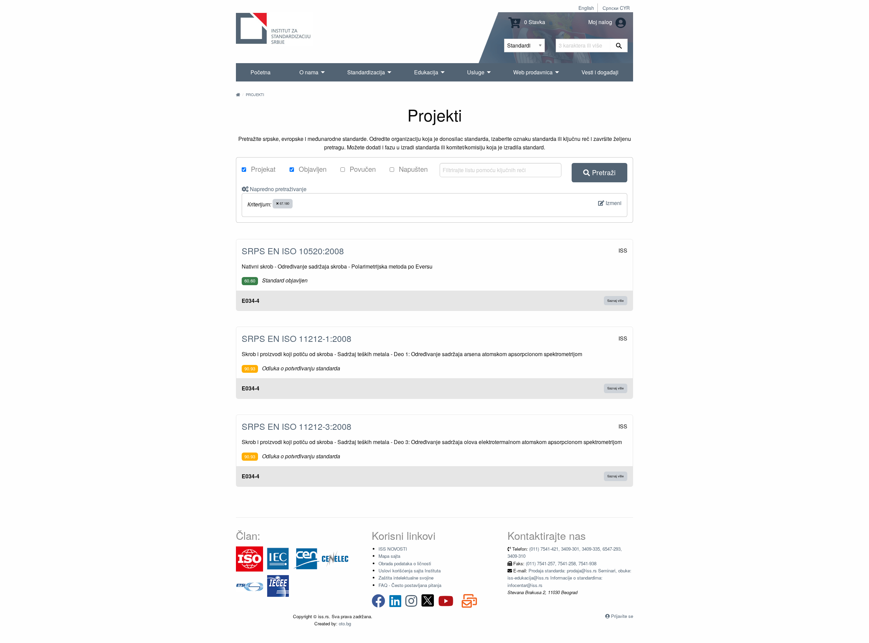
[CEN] (306, 558)
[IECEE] (278, 585)
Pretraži (602, 172)
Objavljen (312, 169)
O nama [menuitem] (308, 72)
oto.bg (345, 623)
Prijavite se (622, 616)
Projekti (255, 94)
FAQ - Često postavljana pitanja (409, 585)
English (586, 7)
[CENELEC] (335, 558)
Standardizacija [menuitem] (366, 72)
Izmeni (613, 203)
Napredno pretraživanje (277, 189)
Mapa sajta (389, 556)
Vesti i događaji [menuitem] (599, 72)
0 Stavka (534, 22)
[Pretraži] (619, 45)
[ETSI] (249, 585)
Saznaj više (615, 300)
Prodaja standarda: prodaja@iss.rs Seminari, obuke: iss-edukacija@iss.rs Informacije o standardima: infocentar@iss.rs (569, 577)
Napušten (412, 169)
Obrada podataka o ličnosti (404, 563)
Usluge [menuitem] (475, 72)
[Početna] (238, 94)
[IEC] (278, 558)
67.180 (284, 203)
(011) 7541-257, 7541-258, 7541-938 (561, 563)
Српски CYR (616, 7)
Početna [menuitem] (261, 72)
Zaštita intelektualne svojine (405, 577)
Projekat (262, 169)
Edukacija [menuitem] (426, 72)
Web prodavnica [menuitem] (533, 72)
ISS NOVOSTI (392, 549)
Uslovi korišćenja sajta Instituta (409, 570)
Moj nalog (600, 22)
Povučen (362, 169)
